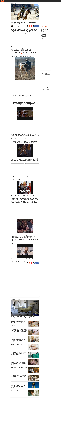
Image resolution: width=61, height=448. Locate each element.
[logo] (3, 1)
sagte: (32, 99)
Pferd (22, 53)
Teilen (37, 26)
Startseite (12, 3)
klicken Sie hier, (35, 260)
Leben (15, 3)
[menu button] (59, 1)
